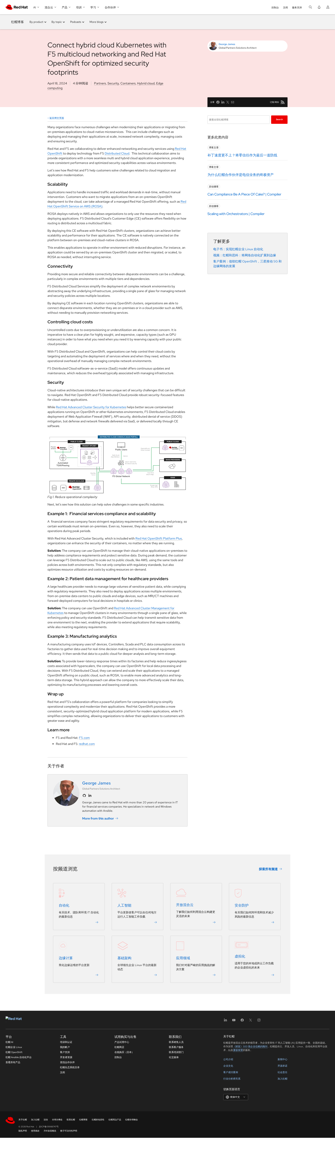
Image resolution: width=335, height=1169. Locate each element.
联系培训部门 (176, 1052)
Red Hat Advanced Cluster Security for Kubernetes (91, 407)
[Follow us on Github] (84, 795)
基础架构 (124, 958)
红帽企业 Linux (14, 1047)
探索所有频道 (268, 869)
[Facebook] (242, 1021)
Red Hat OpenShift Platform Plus (158, 538)
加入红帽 (282, 1078)
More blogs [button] (96, 22)
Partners (100, 83)
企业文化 (228, 1065)
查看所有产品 (13, 1062)
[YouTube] (234, 1021)
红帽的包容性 (98, 1119)
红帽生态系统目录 (70, 1067)
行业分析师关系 (231, 1078)
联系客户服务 (176, 1047)
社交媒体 (174, 1057)
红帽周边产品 (115, 1119)
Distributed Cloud (117, 153)
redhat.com (87, 744)
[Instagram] (259, 1021)
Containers (128, 83)
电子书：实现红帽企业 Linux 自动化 (238, 249)
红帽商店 (119, 1047)
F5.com (84, 738)
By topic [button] (56, 22)
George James (227, 44)
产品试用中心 (121, 1042)
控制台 (275, 7)
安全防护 (242, 905)
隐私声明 (22, 1130)
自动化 (64, 905)
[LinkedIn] (225, 1021)
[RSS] (283, 102)
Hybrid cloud (146, 83)
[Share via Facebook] (218, 102)
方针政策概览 (50, 1130)
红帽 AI (9, 1042)
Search (279, 119)
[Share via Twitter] (228, 102)
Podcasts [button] (75, 22)
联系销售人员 (176, 1042)
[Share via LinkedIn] (223, 102)
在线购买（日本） (124, 1052)
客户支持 (65, 1052)
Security (113, 83)
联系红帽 (71, 1119)
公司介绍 (228, 1059)
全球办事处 (57, 1119)
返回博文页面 (56, 118)
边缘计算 (66, 958)
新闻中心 (282, 1059)
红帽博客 (17, 22)
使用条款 (35, 1130)
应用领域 (183, 958)
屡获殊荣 (238, 1050)
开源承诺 (282, 1065)
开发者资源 (66, 1057)
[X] (250, 1021)
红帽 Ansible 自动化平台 (19, 1057)
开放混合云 (184, 905)
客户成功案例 (230, 1072)
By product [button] (36, 22)
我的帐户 (65, 1047)
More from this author (98, 818)
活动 (46, 1119)
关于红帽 (22, 1119)
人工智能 (124, 905)
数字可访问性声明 (68, 1130)
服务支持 (297, 7)
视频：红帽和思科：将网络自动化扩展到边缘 (244, 255)
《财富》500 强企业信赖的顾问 (250, 1046)
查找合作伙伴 (67, 1062)
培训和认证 (66, 1042)
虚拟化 (240, 956)
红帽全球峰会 (131, 1119)
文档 (285, 7)
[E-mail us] (232, 102)
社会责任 (282, 1072)
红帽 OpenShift (14, 1052)
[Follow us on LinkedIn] (90, 795)
